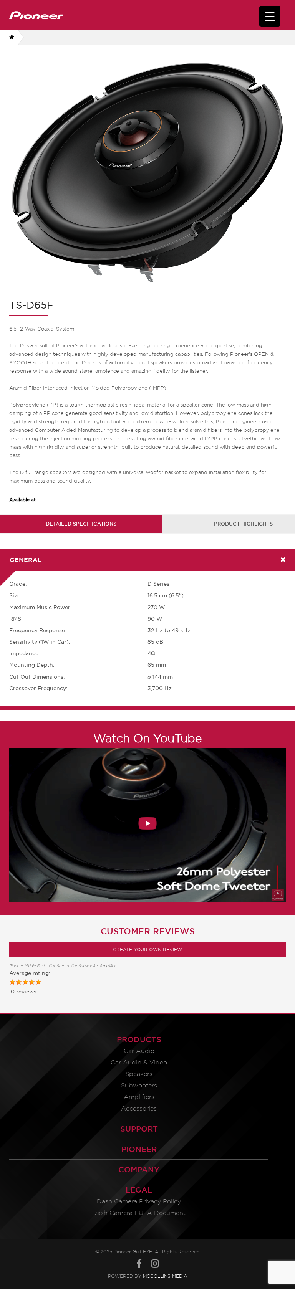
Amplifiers (139, 1097)
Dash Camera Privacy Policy (139, 1201)
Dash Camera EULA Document (139, 1213)
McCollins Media (165, 1276)
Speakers (138, 1074)
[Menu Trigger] (269, 16)
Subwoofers (139, 1085)
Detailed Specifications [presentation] (81, 523)
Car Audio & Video (139, 1062)
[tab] (81, 523)
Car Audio (139, 1051)
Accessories (139, 1108)
